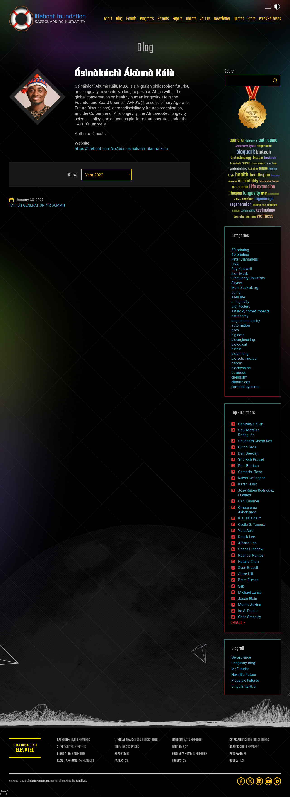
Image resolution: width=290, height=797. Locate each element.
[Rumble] (277, 781)
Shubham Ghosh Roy (255, 441)
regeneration (240, 204)
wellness (265, 216)
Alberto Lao (247, 543)
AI (242, 141)
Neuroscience (273, 194)
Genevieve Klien (250, 424)
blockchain (270, 158)
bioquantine (264, 146)
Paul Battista (248, 466)
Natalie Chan (248, 561)
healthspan (260, 175)
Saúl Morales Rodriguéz (248, 432)
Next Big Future (243, 674)
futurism (273, 169)
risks (264, 205)
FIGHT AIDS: (64, 754)
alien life (238, 297)
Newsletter (222, 19)
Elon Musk (239, 273)
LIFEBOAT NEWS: (124, 740)
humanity (275, 176)
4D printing (240, 254)
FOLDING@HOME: (182, 754)
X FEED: (61, 747)
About (108, 19)
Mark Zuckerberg (244, 287)
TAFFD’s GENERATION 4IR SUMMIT (37, 205)
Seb (241, 586)
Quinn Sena (247, 447)
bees (235, 330)
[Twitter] (250, 781)
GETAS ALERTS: (238, 740)
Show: (72, 175)
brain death (235, 163)
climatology (240, 382)
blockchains (241, 368)
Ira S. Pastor (248, 611)
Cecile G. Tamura (251, 524)
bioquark (245, 152)
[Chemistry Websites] (252, 108)
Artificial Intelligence (245, 146)
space (236, 210)
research (257, 205)
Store (251, 19)
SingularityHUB (243, 686)
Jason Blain (247, 598)
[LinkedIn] (259, 781)
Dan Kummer (248, 501)
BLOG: (117, 747)
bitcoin (258, 157)
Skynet (236, 283)
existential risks (238, 169)
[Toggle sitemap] (268, 7)
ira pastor (240, 187)
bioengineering (243, 339)
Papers (177, 19)
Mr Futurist (240, 669)
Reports (163, 19)
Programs (147, 19)
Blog (119, 19)
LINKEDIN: (177, 740)
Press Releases (270, 19)
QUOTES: (234, 761)
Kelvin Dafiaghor (251, 478)
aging (235, 140)
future (263, 168)
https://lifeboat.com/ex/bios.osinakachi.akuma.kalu (121, 148)
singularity (272, 205)
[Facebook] (241, 781)
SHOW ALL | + (238, 623)
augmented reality (245, 321)
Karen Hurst (247, 484)
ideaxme (232, 181)
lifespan (235, 193)
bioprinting (240, 354)
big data (237, 335)
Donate (191, 19)
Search (275, 80)
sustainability (248, 211)
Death (274, 163)
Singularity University (248, 278)
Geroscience (241, 657)
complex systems (245, 387)
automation (240, 325)
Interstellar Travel (269, 181)
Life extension (262, 187)
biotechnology (241, 157)
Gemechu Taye (250, 472)
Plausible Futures (245, 680)
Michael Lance (249, 592)
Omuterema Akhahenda (247, 509)
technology (265, 210)
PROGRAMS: (236, 754)
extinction (253, 168)
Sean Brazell (248, 568)
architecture (240, 306)
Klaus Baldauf (249, 518)
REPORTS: (120, 754)
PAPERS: (119, 761)
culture (268, 163)
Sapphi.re (81, 781)
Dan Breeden (248, 453)
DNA (235, 264)
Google (231, 175)
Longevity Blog (243, 663)
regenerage (263, 199)
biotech (263, 152)
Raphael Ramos (250, 555)
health (242, 175)
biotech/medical (244, 358)
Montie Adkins (249, 605)
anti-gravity (240, 302)
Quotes (239, 19)
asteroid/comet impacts (250, 311)
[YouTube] (268, 781)
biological (239, 344)
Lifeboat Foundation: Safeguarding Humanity (47, 18)
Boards (131, 19)
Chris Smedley (249, 617)
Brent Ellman (248, 580)
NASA (264, 194)
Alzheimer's (251, 141)
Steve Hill (245, 574)
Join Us (205, 19)
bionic (236, 349)
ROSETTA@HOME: (67, 761)
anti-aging (268, 140)
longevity (251, 193)
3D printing (240, 250)
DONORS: (177, 747)
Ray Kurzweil (241, 269)
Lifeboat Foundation (38, 781)
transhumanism (245, 216)
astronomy (240, 316)
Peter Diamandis (244, 259)
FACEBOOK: (63, 740)
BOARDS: (234, 747)
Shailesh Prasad (251, 459)
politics (237, 199)
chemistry (239, 377)
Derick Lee (246, 537)
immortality (248, 181)
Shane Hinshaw (250, 549)
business (238, 372)
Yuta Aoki (246, 531)
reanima (247, 199)
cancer (245, 163)
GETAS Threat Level (25, 749)
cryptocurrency (258, 163)
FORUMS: (177, 761)
